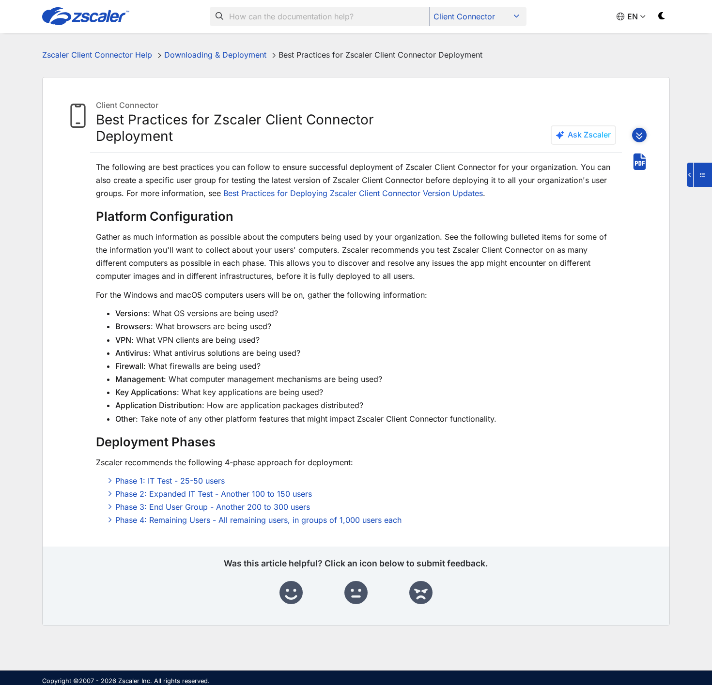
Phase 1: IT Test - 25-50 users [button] (170, 481)
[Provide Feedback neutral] (356, 593)
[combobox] (320, 16)
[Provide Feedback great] (291, 593)
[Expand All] (639, 135)
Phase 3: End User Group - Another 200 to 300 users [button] (212, 507)
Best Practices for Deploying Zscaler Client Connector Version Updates (353, 193)
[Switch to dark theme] (662, 18)
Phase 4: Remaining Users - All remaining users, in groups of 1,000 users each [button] (258, 520)
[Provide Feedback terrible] (421, 593)
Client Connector (464, 16)
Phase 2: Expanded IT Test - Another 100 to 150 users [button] (213, 494)
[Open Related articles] (699, 175)
